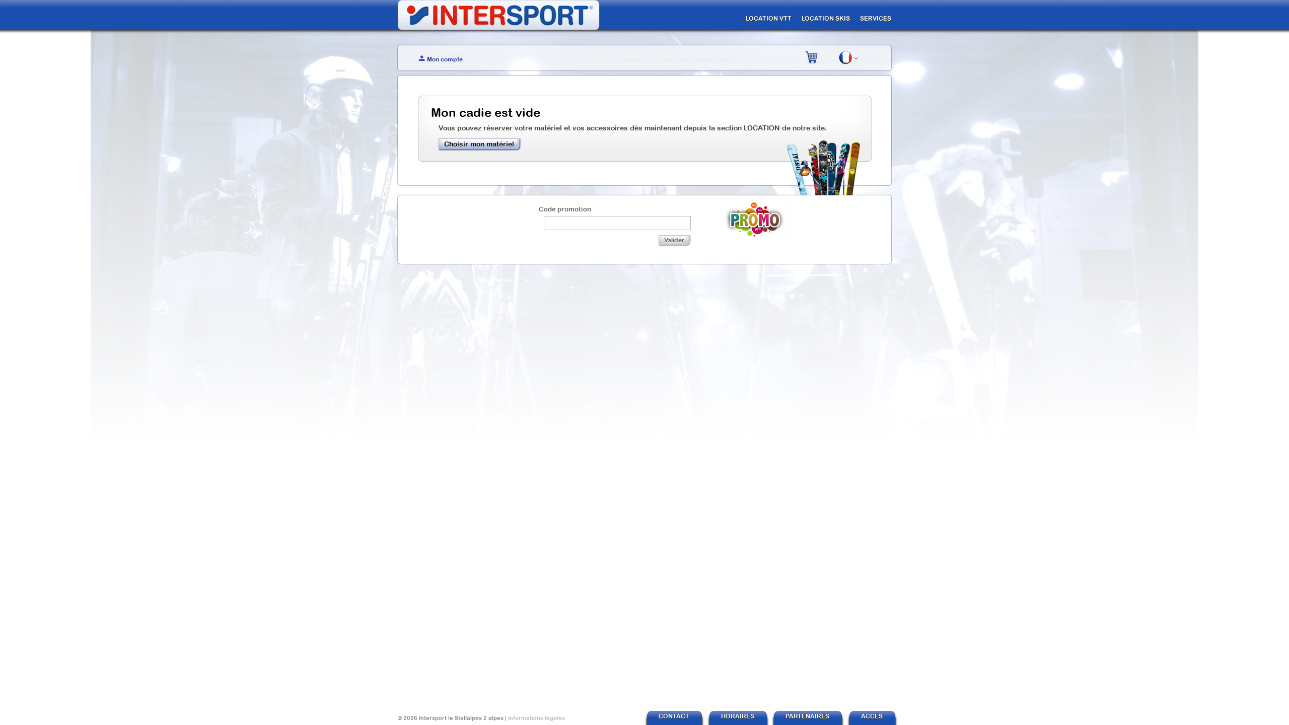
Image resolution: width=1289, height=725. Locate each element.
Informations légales (536, 718)
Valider (674, 240)
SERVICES (875, 18)
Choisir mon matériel (479, 144)
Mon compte (445, 59)
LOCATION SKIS (826, 18)
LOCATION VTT (769, 18)
